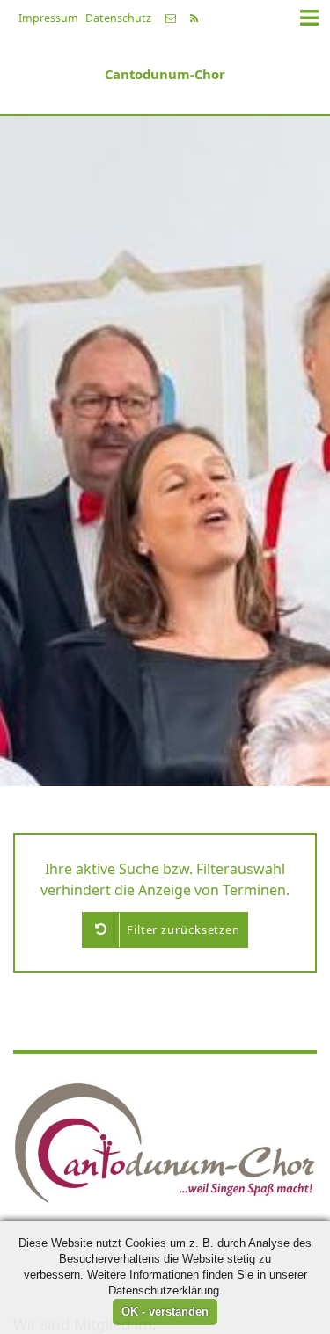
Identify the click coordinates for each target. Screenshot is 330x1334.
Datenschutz (118, 18)
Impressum (48, 18)
